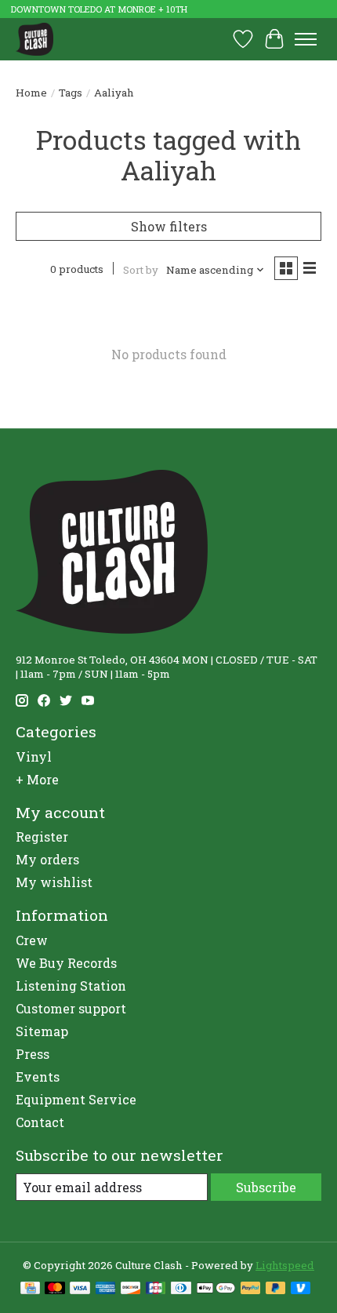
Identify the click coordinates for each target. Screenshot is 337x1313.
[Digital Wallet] (216, 1289)
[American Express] (106, 1289)
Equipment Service (76, 1099)
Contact (40, 1122)
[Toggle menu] (305, 39)
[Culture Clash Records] (34, 39)
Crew (32, 940)
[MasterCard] (55, 1289)
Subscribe (266, 1187)
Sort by (140, 270)
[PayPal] (251, 1289)
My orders (47, 859)
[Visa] (80, 1289)
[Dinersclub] (181, 1289)
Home (31, 92)
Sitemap (42, 1031)
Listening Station (71, 985)
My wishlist (54, 882)
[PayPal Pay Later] (276, 1289)
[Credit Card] (30, 1289)
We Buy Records (66, 963)
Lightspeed (284, 1265)
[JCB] (156, 1289)
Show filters (169, 226)
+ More (37, 779)
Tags (70, 92)
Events (38, 1076)
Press (32, 1054)
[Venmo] (301, 1289)
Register (42, 836)
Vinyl (34, 756)
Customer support (71, 1008)
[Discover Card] (131, 1289)
